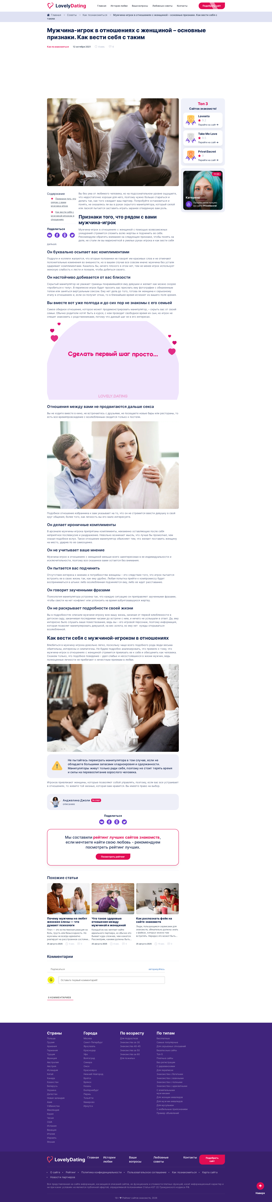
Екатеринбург (91, 1090)
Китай (50, 1074)
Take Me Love (207, 133)
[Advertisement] (136, 75)
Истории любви (119, 5)
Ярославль (89, 1046)
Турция (51, 1054)
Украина (51, 1090)
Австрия (51, 1066)
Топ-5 (160, 1054)
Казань (87, 1086)
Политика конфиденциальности (101, 1172)
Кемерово (89, 1102)
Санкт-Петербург (93, 1042)
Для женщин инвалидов (170, 1097)
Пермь (87, 1094)
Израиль (52, 1138)
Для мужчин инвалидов (170, 1101)
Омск (87, 1066)
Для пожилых (127, 1058)
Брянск (88, 1082)
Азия (49, 1102)
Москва (88, 1038)
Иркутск (88, 1106)
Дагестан (52, 1094)
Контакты (182, 5)
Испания (52, 1126)
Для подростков (129, 1038)
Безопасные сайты (167, 1050)
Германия (52, 1050)
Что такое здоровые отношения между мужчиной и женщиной (109, 922)
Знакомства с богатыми (170, 1074)
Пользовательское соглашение (146, 1172)
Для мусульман (165, 1105)
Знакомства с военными (170, 1078)
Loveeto (204, 116)
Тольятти (88, 1098)
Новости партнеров (62, 1177)
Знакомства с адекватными (172, 1086)
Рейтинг (71, 1172)
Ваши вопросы (140, 5)
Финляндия (53, 1110)
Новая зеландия (56, 1098)
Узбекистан (53, 1106)
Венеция (51, 1130)
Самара (88, 1062)
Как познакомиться (95, 15)
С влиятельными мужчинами (166, 1092)
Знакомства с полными (169, 1082)
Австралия (53, 1062)
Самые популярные (167, 1042)
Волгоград (89, 1058)
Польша (51, 1038)
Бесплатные (163, 1038)
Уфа (86, 1054)
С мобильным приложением (172, 1109)
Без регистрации (166, 1062)
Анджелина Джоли (81, 800)
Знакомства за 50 (130, 1050)
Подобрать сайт (212, 5)
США (49, 1122)
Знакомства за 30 (130, 1042)
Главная (101, 5)
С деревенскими (166, 1066)
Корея (50, 1114)
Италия (51, 1133)
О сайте (55, 1172)
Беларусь (52, 1086)
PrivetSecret (207, 151)
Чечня (50, 1118)
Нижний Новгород (93, 1074)
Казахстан (52, 1082)
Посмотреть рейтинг (113, 856)
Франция (52, 1058)
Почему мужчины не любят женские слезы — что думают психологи (67, 922)
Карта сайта (210, 1172)
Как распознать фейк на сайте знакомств (154, 920)
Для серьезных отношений (171, 1046)
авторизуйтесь (156, 969)
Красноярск (90, 1070)
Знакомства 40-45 (130, 1046)
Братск (87, 1078)
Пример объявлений (168, 1113)
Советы (72, 15)
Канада (51, 1078)
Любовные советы (162, 5)
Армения (52, 1046)
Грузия (51, 1042)
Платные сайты (165, 1058)
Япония (51, 1141)
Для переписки (165, 1070)
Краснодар (90, 1050)
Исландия (52, 1070)
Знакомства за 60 (130, 1054)
